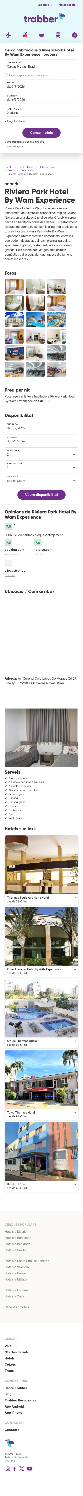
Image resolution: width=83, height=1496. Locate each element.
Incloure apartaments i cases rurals (29, 75)
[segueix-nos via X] (22, 1471)
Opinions (39, 554)
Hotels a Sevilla (15, 1250)
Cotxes (10, 1364)
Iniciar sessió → (68, 4)
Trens (9, 1371)
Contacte (12, 1430)
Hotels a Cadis (15, 1296)
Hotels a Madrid (15, 1232)
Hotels (10, 1358)
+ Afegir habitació (15, 121)
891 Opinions (12, 554)
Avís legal (10, 1460)
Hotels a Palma (15, 1273)
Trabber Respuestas (20, 1400)
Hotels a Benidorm (17, 1244)
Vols (8, 1346)
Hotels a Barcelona (18, 1238)
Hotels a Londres (16, 1290)
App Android (14, 1406)
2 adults (12, 113)
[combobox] (41, 65)
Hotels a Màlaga (16, 1279)
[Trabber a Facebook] (15, 1471)
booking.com (16, 146)
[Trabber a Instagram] (8, 1471)
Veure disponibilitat (41, 495)
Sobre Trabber (16, 1388)
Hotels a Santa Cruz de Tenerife (27, 1261)
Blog (8, 1394)
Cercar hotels (41, 133)
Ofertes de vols (17, 1352)
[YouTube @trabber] (29, 1471)
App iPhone (13, 1413)
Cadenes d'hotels (17, 1307)
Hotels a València (17, 1267)
